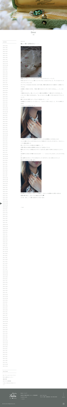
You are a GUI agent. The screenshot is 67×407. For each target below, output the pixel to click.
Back (23, 207)
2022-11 (4, 133)
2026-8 (4, 45)
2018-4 (4, 239)
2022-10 (4, 135)
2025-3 (4, 78)
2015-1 (4, 315)
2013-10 (4, 344)
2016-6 (4, 282)
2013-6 (4, 352)
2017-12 (4, 247)
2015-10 (4, 298)
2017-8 (4, 255)
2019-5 (4, 214)
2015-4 (4, 309)
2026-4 (4, 53)
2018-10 (4, 228)
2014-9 (4, 323)
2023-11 (4, 109)
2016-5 (4, 284)
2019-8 (4, 208)
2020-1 (4, 199)
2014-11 (4, 319)
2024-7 (4, 94)
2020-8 (4, 185)
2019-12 (4, 201)
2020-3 (4, 195)
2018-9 (4, 230)
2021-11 (4, 156)
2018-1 (4, 245)
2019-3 (4, 218)
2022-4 (4, 146)
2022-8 (4, 138)
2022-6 (4, 142)
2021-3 (4, 171)
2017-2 (4, 267)
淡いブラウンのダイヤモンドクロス (9, 375)
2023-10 (4, 111)
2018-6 (4, 236)
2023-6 (4, 119)
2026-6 (4, 49)
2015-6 (4, 305)
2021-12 (4, 154)
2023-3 (4, 125)
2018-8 (4, 232)
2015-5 (4, 307)
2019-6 (4, 212)
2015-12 (4, 294)
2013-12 (4, 340)
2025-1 (4, 82)
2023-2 (4, 127)
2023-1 (4, 129)
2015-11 (4, 296)
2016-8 (4, 278)
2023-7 (4, 117)
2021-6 (4, 166)
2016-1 (4, 292)
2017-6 (4, 259)
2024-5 (4, 98)
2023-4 (4, 123)
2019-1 (4, 222)
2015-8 (4, 302)
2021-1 (4, 175)
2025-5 (4, 74)
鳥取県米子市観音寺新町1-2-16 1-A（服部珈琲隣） (29, 395)
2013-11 (4, 342)
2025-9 (4, 67)
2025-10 (4, 65)
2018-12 (4, 224)
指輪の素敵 (5, 379)
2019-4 (4, 216)
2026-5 (4, 51)
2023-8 (4, 115)
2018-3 (4, 241)
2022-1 (4, 152)
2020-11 (4, 179)
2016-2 (4, 290)
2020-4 (4, 193)
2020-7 (4, 187)
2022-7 (4, 140)
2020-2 (4, 197)
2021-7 (4, 164)
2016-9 (4, 276)
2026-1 (4, 59)
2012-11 (4, 366)
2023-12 (4, 107)
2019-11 (4, 203)
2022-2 (4, 150)
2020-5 (4, 191)
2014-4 (4, 333)
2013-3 (4, 358)
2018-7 (4, 234)
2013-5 (4, 354)
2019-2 (4, 220)
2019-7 (4, 210)
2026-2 (4, 57)
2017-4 (4, 263)
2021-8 (4, 162)
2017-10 (4, 251)
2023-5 (4, 121)
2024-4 (4, 100)
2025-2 (4, 80)
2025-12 (4, 61)
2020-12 (4, 177)
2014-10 (4, 321)
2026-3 (4, 55)
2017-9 (4, 253)
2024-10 (4, 88)
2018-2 (4, 243)
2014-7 (4, 327)
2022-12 (4, 131)
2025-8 (4, 69)
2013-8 (4, 348)
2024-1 (4, 105)
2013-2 (4, 360)
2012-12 (4, 364)
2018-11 (4, 226)
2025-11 (4, 63)
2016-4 (4, 286)
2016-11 (4, 272)
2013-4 (4, 356)
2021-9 (4, 160)
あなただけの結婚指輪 (7, 381)
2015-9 (4, 300)
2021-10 (4, 158)
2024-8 (4, 92)
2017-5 (4, 261)
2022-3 (4, 148)
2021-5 (4, 168)
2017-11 (4, 249)
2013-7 (4, 350)
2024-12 (4, 84)
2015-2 (4, 313)
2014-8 (4, 325)
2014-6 (4, 329)
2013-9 (4, 346)
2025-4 (4, 76)
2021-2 (4, 173)
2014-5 (4, 331)
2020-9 (4, 183)
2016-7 (4, 280)
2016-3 (4, 288)
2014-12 (4, 317)
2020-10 (4, 181)
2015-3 (4, 311)
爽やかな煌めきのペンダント (8, 377)
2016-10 (4, 274)
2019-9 (4, 206)
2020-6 (4, 189)
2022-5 (4, 144)
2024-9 (4, 90)
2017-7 (4, 257)
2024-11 (4, 86)
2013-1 (4, 362)
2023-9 (4, 113)
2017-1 (4, 269)
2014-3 (4, 335)
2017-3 (4, 265)
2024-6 (4, 96)
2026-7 (4, 47)
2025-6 (4, 72)
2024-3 (4, 102)
